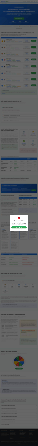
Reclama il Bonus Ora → (19, 227)
